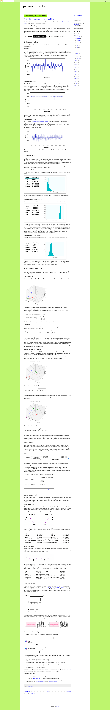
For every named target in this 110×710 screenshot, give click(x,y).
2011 (76, 79)
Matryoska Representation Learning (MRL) (56, 587)
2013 (76, 76)
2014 (76, 74)
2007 (76, 86)
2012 (76, 78)
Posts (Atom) (32, 693)
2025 (76, 35)
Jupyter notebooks (36, 678)
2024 (76, 60)
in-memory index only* (47, 489)
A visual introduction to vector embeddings (39, 19)
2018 (76, 67)
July (77, 43)
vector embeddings (40, 681)
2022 (76, 64)
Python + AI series (53, 681)
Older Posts (68, 691)
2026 (76, 33)
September (78, 40)
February (78, 56)
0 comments (36, 684)
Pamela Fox (31, 684)
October (78, 38)
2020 (76, 66)
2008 (76, 85)
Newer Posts (27, 691)
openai (31, 686)
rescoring (69, 669)
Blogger (57, 706)
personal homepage (78, 24)
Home (48, 691)
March (77, 55)
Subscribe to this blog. (78, 15)
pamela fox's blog (34, 6)
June (77, 45)
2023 (76, 62)
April (77, 53)
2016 (76, 71)
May (77, 47)
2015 (76, 72)
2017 (76, 69)
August (78, 42)
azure (29, 686)
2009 (76, 83)
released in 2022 (34, 85)
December (78, 36)
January (78, 58)
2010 (76, 81)
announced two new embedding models (40, 121)
